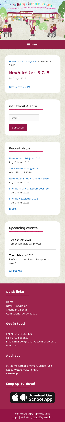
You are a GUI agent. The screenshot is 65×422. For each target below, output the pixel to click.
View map (12, 373)
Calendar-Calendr (16, 309)
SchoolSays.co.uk (41, 417)
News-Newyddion (27, 61)
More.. (13, 208)
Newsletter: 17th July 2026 (24, 158)
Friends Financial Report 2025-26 (29, 188)
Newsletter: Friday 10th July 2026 (29, 178)
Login (15, 417)
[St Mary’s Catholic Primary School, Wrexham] (32, 19)
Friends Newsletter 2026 (23, 198)
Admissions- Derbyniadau (21, 313)
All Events (15, 271)
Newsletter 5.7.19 (19, 87)
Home (12, 61)
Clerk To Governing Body (24, 168)
